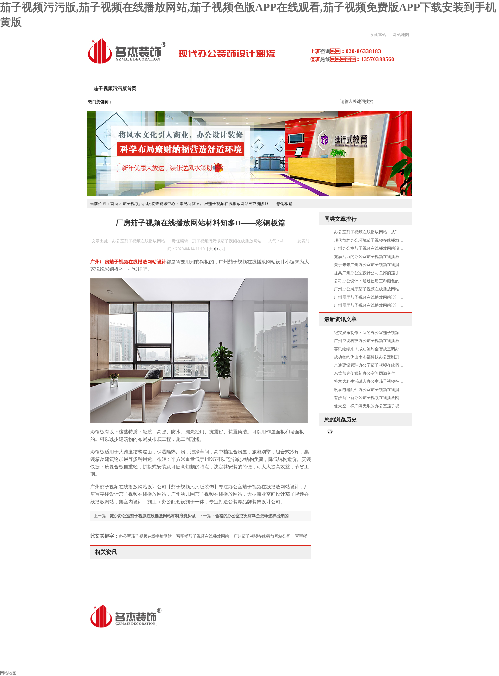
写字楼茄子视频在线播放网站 (202, 536)
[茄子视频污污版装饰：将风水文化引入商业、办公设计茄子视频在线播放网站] (249, 194)
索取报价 (422, 661)
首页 (114, 203)
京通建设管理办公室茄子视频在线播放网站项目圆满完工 (385, 365)
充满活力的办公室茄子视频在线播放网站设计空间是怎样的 (387, 256)
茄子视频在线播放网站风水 (369, 661)
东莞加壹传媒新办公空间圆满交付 (364, 373)
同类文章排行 (340, 219)
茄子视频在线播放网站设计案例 (242, 88)
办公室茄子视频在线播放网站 (145, 536)
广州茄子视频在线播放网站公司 (262, 536)
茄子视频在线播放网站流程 (263, 661)
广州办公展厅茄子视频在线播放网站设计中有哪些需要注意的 (389, 289)
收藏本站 (378, 34)
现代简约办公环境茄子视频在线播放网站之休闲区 (379, 240)
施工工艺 (316, 661)
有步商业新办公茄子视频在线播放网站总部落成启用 (381, 397)
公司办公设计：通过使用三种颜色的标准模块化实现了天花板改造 (393, 281)
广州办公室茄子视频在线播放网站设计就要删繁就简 (381, 248)
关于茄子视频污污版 (172, 88)
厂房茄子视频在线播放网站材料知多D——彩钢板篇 (246, 203)
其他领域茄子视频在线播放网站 (186, 661)
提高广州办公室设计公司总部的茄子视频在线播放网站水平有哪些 (393, 272)
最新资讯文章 (340, 319)
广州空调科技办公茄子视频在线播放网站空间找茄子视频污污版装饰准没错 (401, 340)
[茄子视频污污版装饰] (127, 63)
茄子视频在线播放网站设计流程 (324, 88)
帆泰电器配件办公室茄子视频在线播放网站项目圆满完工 (385, 389)
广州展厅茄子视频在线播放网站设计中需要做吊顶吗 (381, 297)
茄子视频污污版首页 (115, 88)
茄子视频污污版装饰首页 (36, 661)
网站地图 (401, 34)
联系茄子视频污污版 (468, 661)
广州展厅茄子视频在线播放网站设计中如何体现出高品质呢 (387, 305)
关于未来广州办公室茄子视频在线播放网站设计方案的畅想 (387, 264)
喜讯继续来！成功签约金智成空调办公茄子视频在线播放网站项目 (393, 348)
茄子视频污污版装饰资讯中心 (149, 203)
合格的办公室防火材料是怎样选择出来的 (252, 515)
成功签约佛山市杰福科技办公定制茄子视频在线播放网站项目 (389, 357)
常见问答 (188, 203)
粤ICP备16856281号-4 (222, 636)
